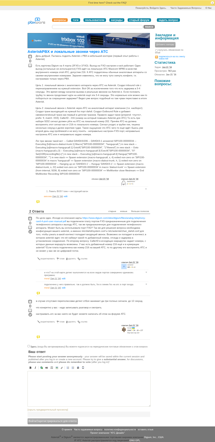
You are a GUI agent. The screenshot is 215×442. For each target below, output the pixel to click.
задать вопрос (168, 20)
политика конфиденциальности (120, 429)
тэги (75, 20)
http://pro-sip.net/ (133, 333)
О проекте (67, 429)
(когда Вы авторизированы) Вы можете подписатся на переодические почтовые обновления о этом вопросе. (89, 346)
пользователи (94, 20)
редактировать (47, 258)
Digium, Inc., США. (154, 437)
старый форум (139, 20)
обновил (100, 179)
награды (117, 20)
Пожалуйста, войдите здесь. (151, 8)
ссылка (84, 258)
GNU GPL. (135, 440)
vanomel (130, 265)
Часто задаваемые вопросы (185, 8)
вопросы (60, 20)
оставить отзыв (145, 429)
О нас (208, 8)
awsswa (48, 196)
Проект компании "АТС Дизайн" (107, 432)
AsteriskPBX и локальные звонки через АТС (68, 51)
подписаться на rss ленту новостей (172, 57)
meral (47, 278)
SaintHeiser (131, 181)
